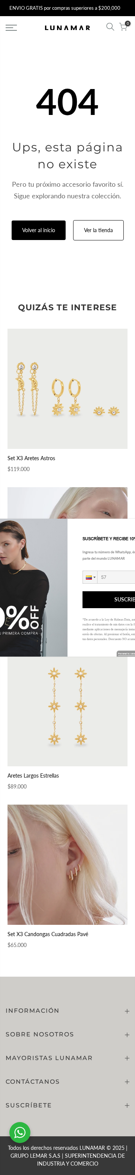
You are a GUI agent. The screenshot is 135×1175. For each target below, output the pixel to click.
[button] (90, 577)
